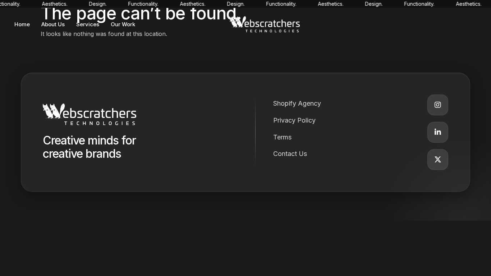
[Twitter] (437, 159)
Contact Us (290, 153)
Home (22, 24)
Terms (282, 137)
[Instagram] (437, 105)
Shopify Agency (297, 103)
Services (87, 24)
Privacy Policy (294, 120)
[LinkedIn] (437, 132)
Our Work (123, 24)
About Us (53, 24)
